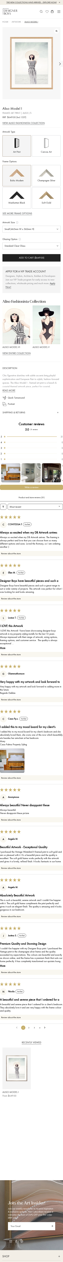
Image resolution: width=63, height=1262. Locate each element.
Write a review (32, 487)
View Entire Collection (16, 353)
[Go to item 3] (51, 472)
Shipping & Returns (13, 412)
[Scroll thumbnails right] (59, 472)
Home (5, 22)
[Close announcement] (59, 2)
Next (60, 64)
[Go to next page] (45, 1028)
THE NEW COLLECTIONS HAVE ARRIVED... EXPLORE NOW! (31, 2)
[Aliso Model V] (46, 324)
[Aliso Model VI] (16, 324)
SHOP (5, 1256)
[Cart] (52, 11)
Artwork (16, 22)
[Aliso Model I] (16, 1068)
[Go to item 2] (31, 472)
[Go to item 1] (10, 472)
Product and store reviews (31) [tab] (31, 497)
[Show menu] (59, 11)
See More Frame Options (17, 213)
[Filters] (3, 507)
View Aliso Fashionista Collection (23, 123)
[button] (31, 436)
